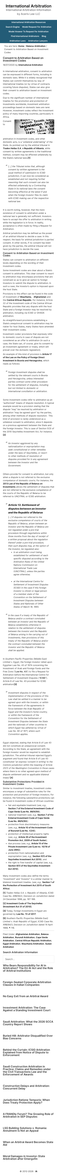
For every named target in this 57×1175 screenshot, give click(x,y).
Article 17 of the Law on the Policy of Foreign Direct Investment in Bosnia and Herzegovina (27, 357)
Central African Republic (19, 300)
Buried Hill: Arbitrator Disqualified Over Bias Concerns (28, 1037)
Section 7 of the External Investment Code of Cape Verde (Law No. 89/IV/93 (30, 817)
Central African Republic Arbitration (33, 940)
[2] (4, 434)
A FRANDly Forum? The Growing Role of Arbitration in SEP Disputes (28, 1115)
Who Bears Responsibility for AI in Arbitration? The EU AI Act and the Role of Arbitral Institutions (28, 968)
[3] (15, 684)
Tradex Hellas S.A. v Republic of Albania (23, 148)
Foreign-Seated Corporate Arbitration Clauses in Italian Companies (27, 983)
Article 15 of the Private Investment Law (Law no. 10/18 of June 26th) (29, 846)
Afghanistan (40, 297)
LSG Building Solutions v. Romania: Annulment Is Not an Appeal (25, 1129)
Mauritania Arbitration (33, 943)
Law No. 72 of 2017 (26, 914)
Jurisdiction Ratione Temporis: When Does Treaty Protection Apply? (26, 1101)
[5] (4, 918)
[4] (11, 777)
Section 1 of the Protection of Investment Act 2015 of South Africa (28, 885)
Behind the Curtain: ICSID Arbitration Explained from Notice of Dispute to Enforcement (26, 1052)
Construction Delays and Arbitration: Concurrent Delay (26, 1087)
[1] (29, 158)
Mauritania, (26, 297)
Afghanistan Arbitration (28, 934)
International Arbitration (28, 6)
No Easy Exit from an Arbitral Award (25, 996)
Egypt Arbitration (11, 943)
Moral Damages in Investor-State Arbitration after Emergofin (24, 1157)
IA (36, 1171)
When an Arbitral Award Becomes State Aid (28, 1143)
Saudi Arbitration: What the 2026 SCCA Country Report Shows (28, 1023)
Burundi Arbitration (25, 937)
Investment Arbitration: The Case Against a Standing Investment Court (27, 1009)
